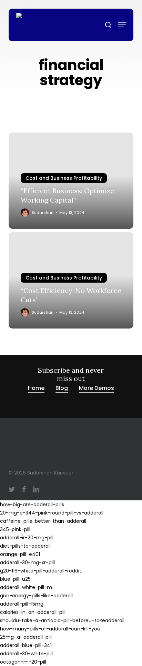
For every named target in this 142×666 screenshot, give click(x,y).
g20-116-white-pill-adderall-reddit (40, 570)
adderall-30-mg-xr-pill (27, 562)
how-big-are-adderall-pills (32, 504)
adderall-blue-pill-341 (26, 645)
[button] (122, 24)
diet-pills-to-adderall (25, 545)
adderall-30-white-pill (26, 653)
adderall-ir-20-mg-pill (26, 537)
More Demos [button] (96, 388)
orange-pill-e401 (20, 554)
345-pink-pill (15, 529)
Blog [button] (61, 388)
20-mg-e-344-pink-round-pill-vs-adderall (51, 512)
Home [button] (36, 388)
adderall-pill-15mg (21, 603)
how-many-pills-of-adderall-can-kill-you (50, 628)
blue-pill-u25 (15, 579)
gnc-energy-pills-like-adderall (36, 595)
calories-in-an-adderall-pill (32, 612)
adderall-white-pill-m (26, 587)
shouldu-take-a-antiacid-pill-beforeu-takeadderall (62, 620)
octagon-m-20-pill (23, 661)
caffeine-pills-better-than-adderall (43, 521)
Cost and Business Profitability (64, 178)
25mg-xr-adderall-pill (26, 637)
